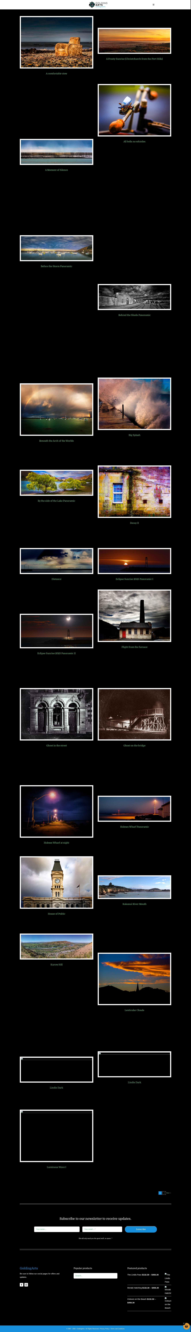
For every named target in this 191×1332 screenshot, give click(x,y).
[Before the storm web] (56, 237)
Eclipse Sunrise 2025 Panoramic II (56, 653)
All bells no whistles (134, 141)
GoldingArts (80, 1329)
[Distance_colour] (56, 550)
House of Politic (56, 913)
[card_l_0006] (56, 18)
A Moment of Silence (56, 170)
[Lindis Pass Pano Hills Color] (56, 1059)
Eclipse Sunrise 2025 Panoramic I (134, 579)
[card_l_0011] (134, 380)
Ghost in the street (56, 745)
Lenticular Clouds (134, 1010)
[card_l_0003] (134, 467)
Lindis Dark (56, 1087)
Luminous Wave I (56, 1167)
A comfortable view (56, 73)
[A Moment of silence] (56, 141)
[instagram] (26, 1285)
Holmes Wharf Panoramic (134, 826)
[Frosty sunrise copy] (134, 30)
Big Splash (134, 435)
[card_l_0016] (134, 955)
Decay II (134, 523)
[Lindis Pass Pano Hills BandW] (134, 1053)
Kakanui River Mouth (134, 904)
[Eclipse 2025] (134, 550)
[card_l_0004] (56, 690)
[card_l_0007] (56, 1112)
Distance (56, 579)
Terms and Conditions (118, 1329)
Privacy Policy (104, 1329)
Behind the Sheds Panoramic (134, 315)
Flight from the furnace (134, 647)
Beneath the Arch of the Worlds (56, 441)
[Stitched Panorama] (56, 385)
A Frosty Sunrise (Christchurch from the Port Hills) (134, 59)
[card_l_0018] (134, 592)
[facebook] (21, 1285)
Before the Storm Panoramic (56, 266)
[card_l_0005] (134, 690)
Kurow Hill (57, 964)
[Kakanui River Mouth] (134, 877)
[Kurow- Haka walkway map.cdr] (56, 936)
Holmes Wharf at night (56, 842)
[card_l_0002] (134, 86)
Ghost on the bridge (134, 745)
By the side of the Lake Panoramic (56, 501)
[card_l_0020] (56, 787)
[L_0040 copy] (56, 472)
